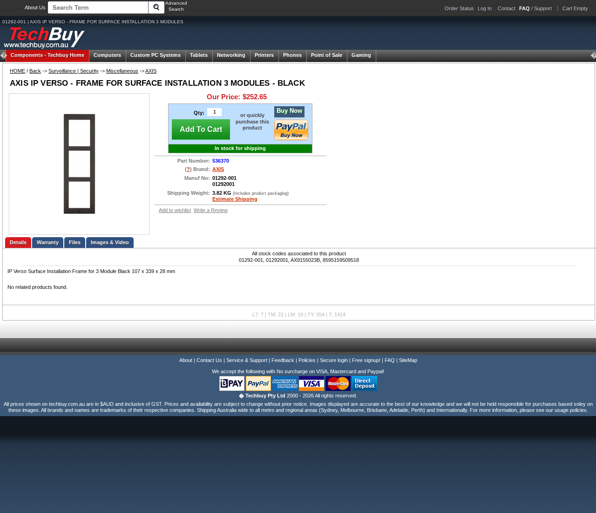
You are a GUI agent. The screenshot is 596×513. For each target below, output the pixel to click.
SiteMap (408, 360)
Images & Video (110, 242)
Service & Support (246, 360)
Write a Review (211, 210)
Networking (231, 55)
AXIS (150, 71)
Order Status (459, 8)
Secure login (334, 360)
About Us (35, 7)
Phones (292, 55)
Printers (264, 55)
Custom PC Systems (155, 55)
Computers (107, 55)
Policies (307, 360)
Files (75, 242)
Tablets (199, 55)
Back (35, 71)
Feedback (282, 360)
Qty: (199, 113)
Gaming (361, 55)
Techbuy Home (47, 55)
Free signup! (366, 360)
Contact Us (209, 360)
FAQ (390, 360)
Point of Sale (326, 55)
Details (18, 242)
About (185, 360)
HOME (17, 71)
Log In (485, 8)
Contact (506, 8)
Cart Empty (575, 8)
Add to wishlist (175, 210)
